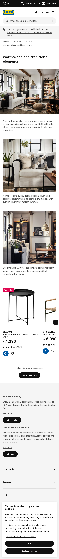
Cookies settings (29, 551)
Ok (29, 543)
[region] (29, 529)
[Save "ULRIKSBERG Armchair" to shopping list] (53, 351)
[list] (29, 322)
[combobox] (26, 20)
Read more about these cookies (21, 536)
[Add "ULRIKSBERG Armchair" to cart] (46, 351)
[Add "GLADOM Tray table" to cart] (6, 353)
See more (7, 413)
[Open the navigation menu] (53, 12)
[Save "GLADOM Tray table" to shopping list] (12, 353)
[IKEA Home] (8, 12)
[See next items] (55, 322)
